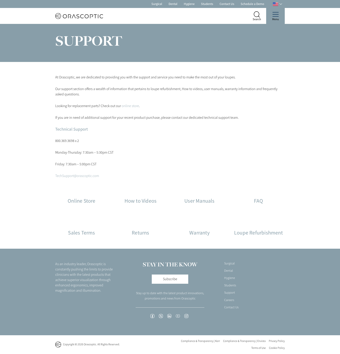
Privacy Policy (277, 341)
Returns (140, 232)
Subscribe (170, 279)
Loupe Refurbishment (258, 232)
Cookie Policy (277, 348)
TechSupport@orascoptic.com (77, 176)
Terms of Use (258, 348)
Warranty (199, 232)
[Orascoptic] (72, 16)
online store (130, 106)
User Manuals (199, 201)
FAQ (258, 201)
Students (207, 4)
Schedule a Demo (252, 4)
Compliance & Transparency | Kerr (200, 341)
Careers (229, 300)
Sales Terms (81, 232)
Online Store (81, 201)
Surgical (156, 4)
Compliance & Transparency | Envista (244, 341)
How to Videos (140, 201)
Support (229, 293)
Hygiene (189, 4)
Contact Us (227, 4)
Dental (173, 4)
